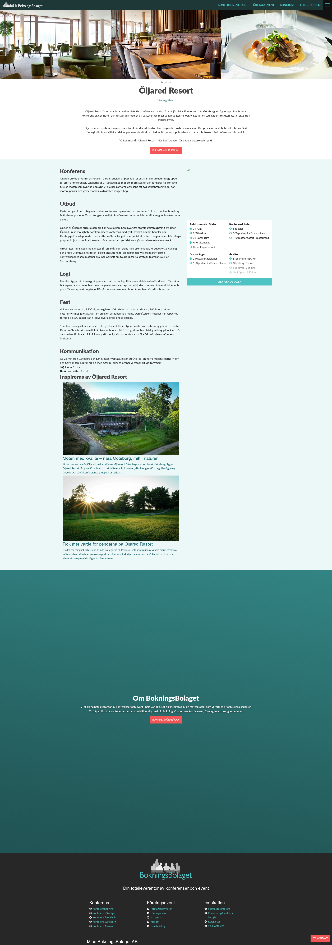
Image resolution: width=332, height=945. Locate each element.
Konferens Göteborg (104, 922)
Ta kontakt (320, 938)
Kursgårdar (214, 921)
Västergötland (166, 100)
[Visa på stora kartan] (188, 169)
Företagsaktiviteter (161, 909)
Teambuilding (157, 926)
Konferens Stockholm (105, 917)
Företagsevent (262, 5)
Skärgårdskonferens (219, 909)
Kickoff (154, 922)
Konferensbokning (103, 909)
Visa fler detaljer (229, 281)
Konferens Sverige (232, 5)
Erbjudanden (310, 5)
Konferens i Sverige (104, 913)
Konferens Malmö (103, 926)
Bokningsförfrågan (165, 150)
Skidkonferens (216, 926)
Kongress (287, 5)
